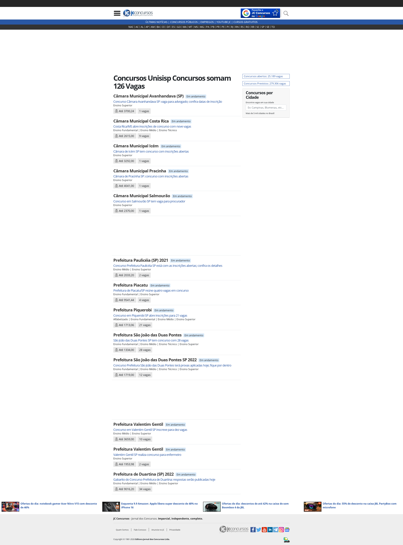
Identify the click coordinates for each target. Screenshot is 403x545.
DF (168, 27)
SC (257, 27)
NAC (130, 27)
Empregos (207, 22)
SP (262, 27)
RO (247, 27)
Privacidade (174, 529)
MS (196, 27)
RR (252, 27)
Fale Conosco (140, 529)
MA (185, 27)
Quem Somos (122, 529)
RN (237, 27)
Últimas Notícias (156, 22)
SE (268, 27)
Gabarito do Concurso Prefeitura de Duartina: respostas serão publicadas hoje (164, 479)
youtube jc (223, 22)
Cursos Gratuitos (245, 22)
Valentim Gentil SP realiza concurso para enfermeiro (147, 455)
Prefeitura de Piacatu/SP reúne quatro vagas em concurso (151, 290)
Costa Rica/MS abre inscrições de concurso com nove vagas (152, 126)
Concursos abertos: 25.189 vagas (263, 76)
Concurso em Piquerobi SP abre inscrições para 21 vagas (150, 315)
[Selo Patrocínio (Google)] (260, 13)
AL (142, 27)
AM (153, 27)
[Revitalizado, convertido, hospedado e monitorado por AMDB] (287, 539)
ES (173, 27)
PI (228, 27)
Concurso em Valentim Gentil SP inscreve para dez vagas (150, 430)
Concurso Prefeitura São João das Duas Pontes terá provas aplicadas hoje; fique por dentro (172, 365)
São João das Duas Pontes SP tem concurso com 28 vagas (151, 340)
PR (218, 27)
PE (223, 27)
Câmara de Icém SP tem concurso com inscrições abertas (151, 151)
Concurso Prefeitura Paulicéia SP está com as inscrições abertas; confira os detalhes (167, 265)
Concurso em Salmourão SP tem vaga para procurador (149, 201)
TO (273, 27)
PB (212, 27)
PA (207, 27)
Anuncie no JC (157, 529)
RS (242, 27)
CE (163, 27)
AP (147, 27)
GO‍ (179, 27)
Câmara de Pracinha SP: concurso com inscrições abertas (150, 176)
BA (158, 27)
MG (202, 27)
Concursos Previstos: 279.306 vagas (265, 83)
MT (190, 27)
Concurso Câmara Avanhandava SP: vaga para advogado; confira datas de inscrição (167, 101)
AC (137, 27)
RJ (232, 27)
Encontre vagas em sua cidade (260, 102)
